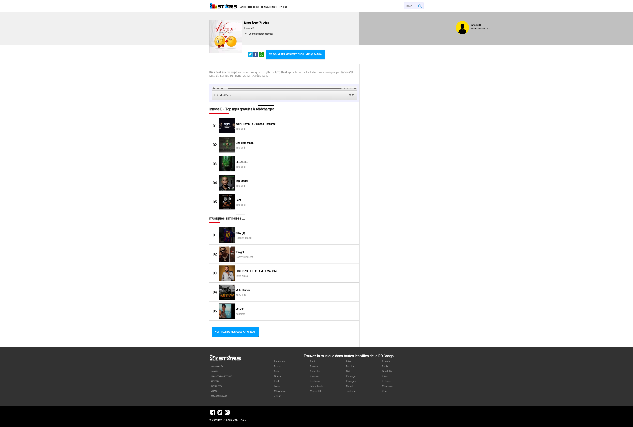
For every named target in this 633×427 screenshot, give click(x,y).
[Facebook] (255, 54)
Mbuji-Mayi (280, 391)
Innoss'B (249, 28)
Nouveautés (217, 366)
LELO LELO (242, 162)
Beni (312, 361)
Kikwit (385, 376)
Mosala (240, 309)
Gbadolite (387, 371)
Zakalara (240, 314)
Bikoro (349, 361)
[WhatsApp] (261, 54)
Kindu (277, 381)
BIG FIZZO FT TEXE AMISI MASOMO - (258, 271)
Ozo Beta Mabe (245, 142)
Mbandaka (387, 386)
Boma (277, 366)
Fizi (348, 371)
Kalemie (314, 376)
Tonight (240, 252)
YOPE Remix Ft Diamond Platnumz (255, 123)
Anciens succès (249, 7)
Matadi (349, 386)
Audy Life (241, 295)
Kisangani (351, 381)
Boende (386, 361)
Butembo (315, 371)
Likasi (277, 386)
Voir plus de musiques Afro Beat (235, 332)
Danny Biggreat (244, 257)
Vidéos (214, 391)
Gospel (214, 371)
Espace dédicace (219, 396)
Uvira (384, 391)
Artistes (215, 381)
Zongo (277, 396)
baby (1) (240, 233)
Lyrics (283, 7)
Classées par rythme (221, 376)
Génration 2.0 (269, 7)
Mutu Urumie (243, 290)
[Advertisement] (391, 205)
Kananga (351, 376)
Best (238, 200)
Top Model (242, 180)
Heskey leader (244, 237)
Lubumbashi (316, 386)
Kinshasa (315, 381)
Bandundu (279, 361)
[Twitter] (250, 54)
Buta (276, 371)
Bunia (385, 366)
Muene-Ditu (316, 391)
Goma (277, 376)
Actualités (216, 386)
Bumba (350, 366)
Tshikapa (351, 391)
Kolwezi (386, 381)
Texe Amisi (242, 275)
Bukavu (314, 366)
